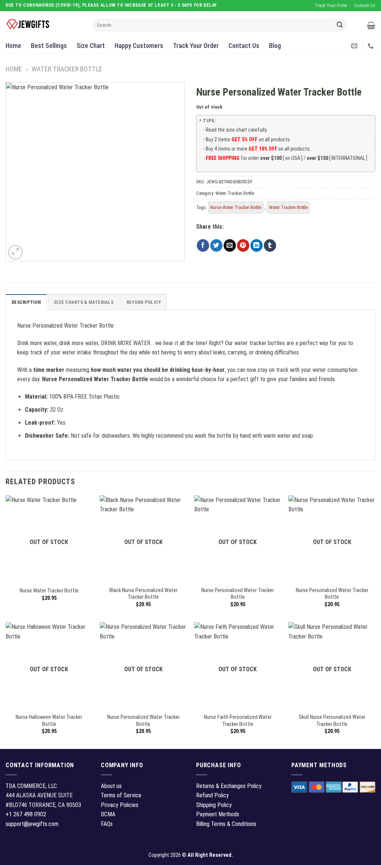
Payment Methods (217, 814)
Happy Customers (139, 45)
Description (26, 302)
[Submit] (339, 25)
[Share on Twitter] (216, 245)
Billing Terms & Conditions (226, 823)
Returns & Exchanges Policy (229, 786)
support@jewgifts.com (32, 823)
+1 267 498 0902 (26, 814)
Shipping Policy (214, 804)
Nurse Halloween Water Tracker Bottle (49, 720)
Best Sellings (49, 45)
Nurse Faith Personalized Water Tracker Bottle (238, 720)
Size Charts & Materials (83, 302)
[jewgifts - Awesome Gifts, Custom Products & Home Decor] (43, 24)
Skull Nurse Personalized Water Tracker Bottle (332, 720)
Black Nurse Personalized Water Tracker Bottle (143, 594)
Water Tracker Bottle (67, 69)
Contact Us (243, 45)
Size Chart (91, 45)
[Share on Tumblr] (270, 245)
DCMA (108, 814)
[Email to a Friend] (230, 245)
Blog (275, 45)
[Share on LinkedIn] (256, 245)
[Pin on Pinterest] (243, 245)
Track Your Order (196, 45)
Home (13, 45)
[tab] (26, 302)
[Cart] (371, 25)
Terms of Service (121, 795)
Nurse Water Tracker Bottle (235, 207)
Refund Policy (144, 302)
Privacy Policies (119, 804)
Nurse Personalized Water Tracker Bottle (237, 594)
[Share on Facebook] (203, 245)
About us (111, 786)
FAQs (107, 823)
